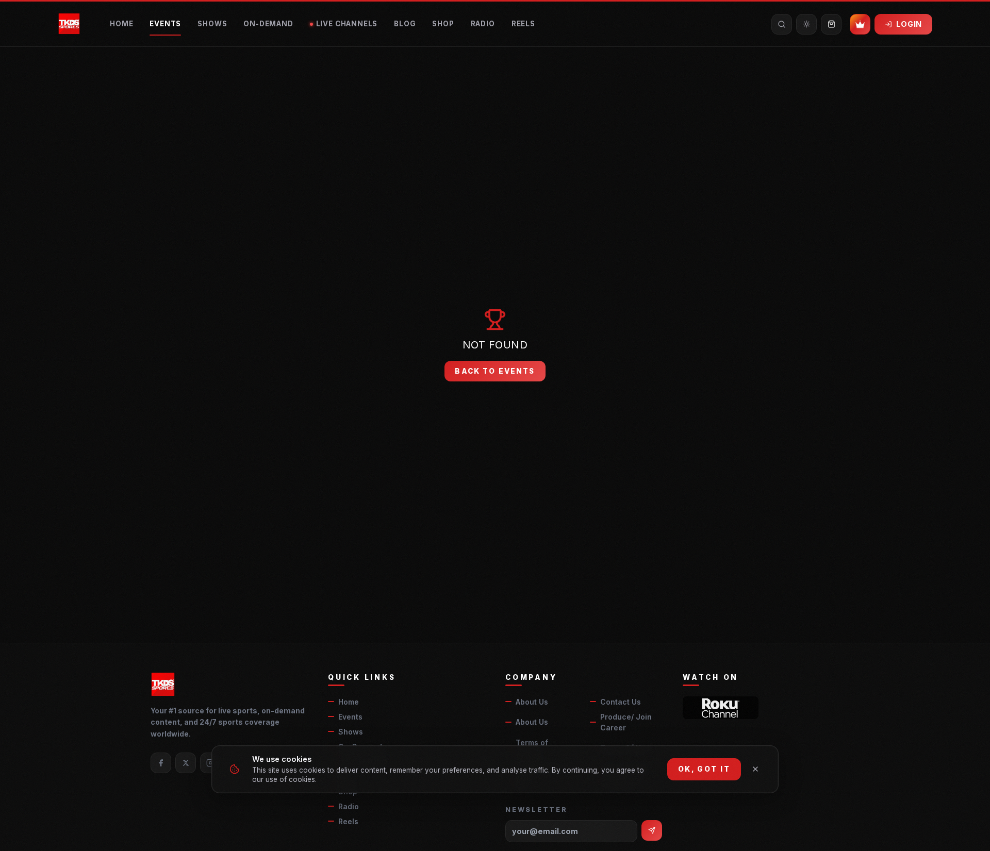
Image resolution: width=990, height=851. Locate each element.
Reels (523, 24)
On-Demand (268, 24)
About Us (532, 701)
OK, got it (704, 769)
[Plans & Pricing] (860, 24)
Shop (443, 24)
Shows (212, 24)
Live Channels (347, 24)
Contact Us (620, 701)
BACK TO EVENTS (495, 371)
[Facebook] (161, 763)
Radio (483, 24)
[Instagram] (210, 763)
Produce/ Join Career (626, 722)
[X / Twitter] (185, 763)
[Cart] (831, 24)
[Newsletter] (651, 830)
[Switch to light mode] (806, 24)
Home (121, 24)
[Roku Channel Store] (720, 707)
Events (165, 24)
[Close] (755, 769)
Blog (405, 24)
